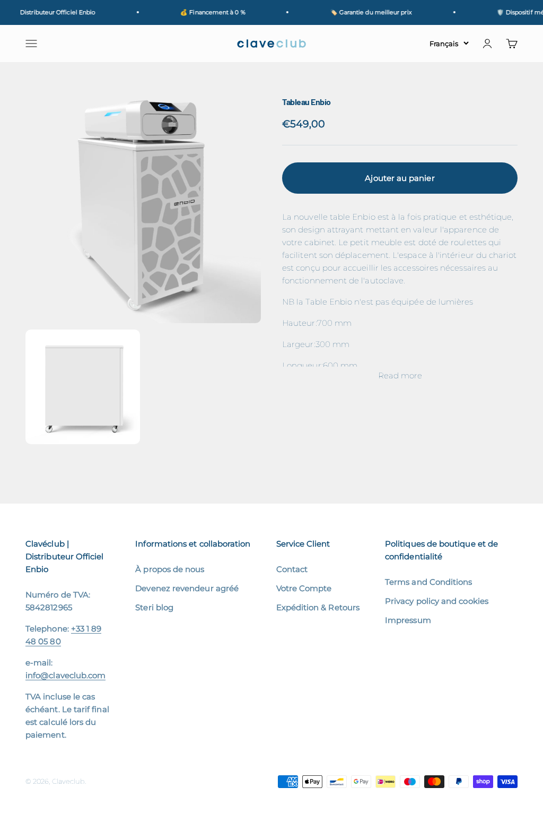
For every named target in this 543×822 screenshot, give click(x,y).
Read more (400, 375)
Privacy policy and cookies (436, 601)
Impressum (408, 620)
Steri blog (154, 607)
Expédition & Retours (318, 607)
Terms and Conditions (428, 582)
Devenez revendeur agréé (187, 588)
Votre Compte (304, 588)
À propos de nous (169, 569)
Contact (292, 569)
